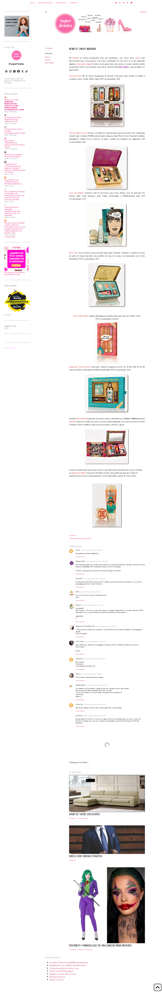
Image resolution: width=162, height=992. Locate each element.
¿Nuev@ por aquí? (45, 2)
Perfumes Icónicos (57, 976)
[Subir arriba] (157, 987)
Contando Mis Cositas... (13, 117)
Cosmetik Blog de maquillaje (11, 208)
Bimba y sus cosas (11, 100)
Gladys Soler (80, 561)
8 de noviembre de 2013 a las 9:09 (106, 626)
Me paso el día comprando (14, 223)
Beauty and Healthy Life (85, 626)
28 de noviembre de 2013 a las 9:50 (95, 716)
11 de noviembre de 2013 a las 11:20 (97, 685)
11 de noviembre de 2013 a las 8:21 (92, 674)
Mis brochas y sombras (13, 155)
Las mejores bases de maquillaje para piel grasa (68, 962)
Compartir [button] (49, 48)
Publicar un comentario (85, 949)
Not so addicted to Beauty (14, 192)
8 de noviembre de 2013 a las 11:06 (95, 641)
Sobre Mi (73, 2)
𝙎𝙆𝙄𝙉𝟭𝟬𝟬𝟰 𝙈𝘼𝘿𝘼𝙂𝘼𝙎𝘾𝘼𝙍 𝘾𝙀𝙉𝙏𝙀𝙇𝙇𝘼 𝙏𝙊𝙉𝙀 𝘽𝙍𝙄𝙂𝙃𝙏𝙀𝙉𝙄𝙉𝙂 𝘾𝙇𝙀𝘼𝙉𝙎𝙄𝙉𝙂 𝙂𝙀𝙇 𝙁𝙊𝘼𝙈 (14, 106)
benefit (47, 60)
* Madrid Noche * (10, 164)
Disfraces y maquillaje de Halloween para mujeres (100, 945)
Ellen (77, 592)
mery (78, 550)
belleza (47, 57)
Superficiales (9, 141)
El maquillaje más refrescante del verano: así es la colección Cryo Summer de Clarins (14, 197)
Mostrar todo (10, 237)
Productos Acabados (12, 156)
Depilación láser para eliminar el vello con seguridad (12, 213)
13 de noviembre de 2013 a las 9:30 (95, 704)
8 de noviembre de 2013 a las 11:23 (94, 659)
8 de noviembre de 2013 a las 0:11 (90, 592)
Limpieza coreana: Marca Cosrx (62, 973)
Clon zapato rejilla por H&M (14, 133)
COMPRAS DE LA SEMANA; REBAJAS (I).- (13, 183)
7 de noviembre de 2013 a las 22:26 (94, 578)
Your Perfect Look (11, 180)
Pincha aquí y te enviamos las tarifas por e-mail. (14, 273)
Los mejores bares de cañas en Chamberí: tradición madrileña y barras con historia (14, 169)
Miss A (78, 605)
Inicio (32, 2)
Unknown (79, 659)
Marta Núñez (81, 685)
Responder (80, 557)
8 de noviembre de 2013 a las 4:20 (92, 605)
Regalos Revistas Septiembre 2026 (11, 120)
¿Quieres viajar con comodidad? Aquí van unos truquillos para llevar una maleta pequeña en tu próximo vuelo (14, 229)
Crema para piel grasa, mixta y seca (64, 968)
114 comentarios (83, 818)
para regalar (49, 63)
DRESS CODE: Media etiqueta (85, 856)
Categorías (61, 2)
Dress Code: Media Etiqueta (61, 970)
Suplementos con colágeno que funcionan (67, 965)
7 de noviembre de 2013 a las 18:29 (91, 550)
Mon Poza (80, 641)
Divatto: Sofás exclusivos (84, 814)
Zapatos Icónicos (56, 979)
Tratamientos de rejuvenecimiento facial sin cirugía (14, 145)
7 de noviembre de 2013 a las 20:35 (97, 561)
